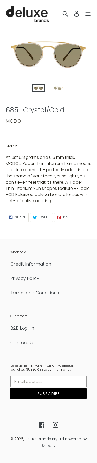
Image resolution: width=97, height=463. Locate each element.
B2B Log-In (22, 328)
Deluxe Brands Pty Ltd (44, 439)
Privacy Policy (24, 278)
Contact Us (22, 343)
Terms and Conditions (34, 293)
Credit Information (30, 264)
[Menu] (88, 14)
